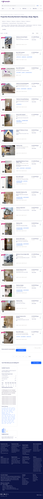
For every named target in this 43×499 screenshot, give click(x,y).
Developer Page (35, 477)
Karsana (3, 416)
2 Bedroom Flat (19, 145)
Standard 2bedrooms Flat (21, 269)
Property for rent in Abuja (8, 14)
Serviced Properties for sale (37, 464)
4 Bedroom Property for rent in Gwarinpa (9, 401)
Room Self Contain (19, 176)
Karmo (14, 415)
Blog (23, 477)
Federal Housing (29, 25)
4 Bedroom (18, 21)
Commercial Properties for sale (5, 445)
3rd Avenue (4, 25)
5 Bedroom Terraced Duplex (21, 37)
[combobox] (39, 6)
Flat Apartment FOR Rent (25, 70)
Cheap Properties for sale (37, 467)
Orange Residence (25, 446)
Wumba (3, 423)
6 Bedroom (28, 21)
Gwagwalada (3, 413)
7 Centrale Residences (25, 454)
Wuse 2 (8, 423)
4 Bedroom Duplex (20, 285)
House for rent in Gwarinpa (6, 394)
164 (6, 384)
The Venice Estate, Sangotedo (26, 449)
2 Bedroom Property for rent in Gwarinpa (9, 398)
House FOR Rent (26, 39)
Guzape (12, 412)
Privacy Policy (24, 479)
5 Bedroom (23, 21)
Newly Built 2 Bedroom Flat (21, 192)
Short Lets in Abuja (36, 445)
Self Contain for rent (14, 448)
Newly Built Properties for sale (37, 466)
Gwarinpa (7, 413)
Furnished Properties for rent (37, 459)
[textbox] (6, 9)
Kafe (9, 415)
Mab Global (12, 26)
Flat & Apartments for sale (4, 446)
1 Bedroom (4, 21)
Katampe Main (13, 416)
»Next (30, 356)
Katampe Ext (9, 416)
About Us (23, 476)
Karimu (12, 415)
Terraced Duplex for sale (4, 453)
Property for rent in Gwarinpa (19, 14)
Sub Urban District (9, 422)
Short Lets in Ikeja (35, 446)
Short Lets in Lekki (35, 448)
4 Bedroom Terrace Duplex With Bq (21, 257)
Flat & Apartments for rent (15, 446)
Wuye (10, 423)
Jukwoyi (3, 415)
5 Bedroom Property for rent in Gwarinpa (9, 402)
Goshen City (35, 25)
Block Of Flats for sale (4, 448)
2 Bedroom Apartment (20, 207)
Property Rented (35, 479)
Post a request (36, 362)
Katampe (6, 416)
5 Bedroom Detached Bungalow (22, 83)
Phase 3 (3, 422)
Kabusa (5, 415)
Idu (9, 413)
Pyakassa (5, 422)
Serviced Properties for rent (37, 458)
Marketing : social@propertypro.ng (7, 486)
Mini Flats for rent (14, 447)
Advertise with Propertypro (26, 458)
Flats (2, 384)
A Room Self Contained (20, 114)
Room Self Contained (20, 52)
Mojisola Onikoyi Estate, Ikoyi (15, 460)
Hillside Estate (7, 26)
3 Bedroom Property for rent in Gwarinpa (9, 399)
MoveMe (23, 460)
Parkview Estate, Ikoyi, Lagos (15, 458)
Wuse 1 (5, 423)
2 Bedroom (9, 21)
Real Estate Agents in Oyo (4, 460)
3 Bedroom (13, 21)
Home (2, 14)
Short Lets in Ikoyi (35, 447)
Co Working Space (5, 23)
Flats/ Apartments (20, 23)
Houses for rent (13, 452)
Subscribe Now (21, 350)
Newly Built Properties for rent (37, 460)
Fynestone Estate (28, 26)
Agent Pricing (35, 476)
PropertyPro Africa (24, 484)
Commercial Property (12, 23)
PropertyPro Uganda (25, 483)
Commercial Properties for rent (16, 445)
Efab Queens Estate (14, 25)
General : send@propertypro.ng (7, 485)
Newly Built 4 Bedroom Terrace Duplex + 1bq (22, 165)
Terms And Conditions (25, 478)
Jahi (14, 414)
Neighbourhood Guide (25, 459)
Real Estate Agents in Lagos (5, 458)
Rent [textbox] (37, 5)
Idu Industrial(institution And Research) (6, 414)
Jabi (12, 414)
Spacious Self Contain (20, 238)
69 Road (8, 25)
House (25, 23)
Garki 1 (7, 412)
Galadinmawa (3, 412)
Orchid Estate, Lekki (14, 459)
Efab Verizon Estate (22, 25)
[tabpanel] (8, 43)
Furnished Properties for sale (37, 465)
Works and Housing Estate (19, 26)
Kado (7, 415)
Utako (13, 422)
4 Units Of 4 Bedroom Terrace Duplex (21, 133)
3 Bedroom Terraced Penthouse (22, 99)
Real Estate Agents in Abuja (5, 459)
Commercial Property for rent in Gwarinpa (9, 391)
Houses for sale (3, 447)
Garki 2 (9, 412)
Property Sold (35, 478)
